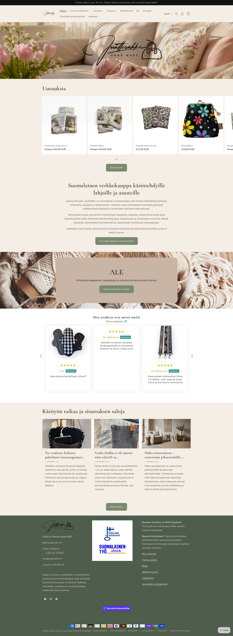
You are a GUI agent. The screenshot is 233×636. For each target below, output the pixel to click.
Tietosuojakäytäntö (118, 631)
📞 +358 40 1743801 (53, 552)
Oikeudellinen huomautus (180, 631)
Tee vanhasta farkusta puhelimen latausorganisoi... (65, 455)
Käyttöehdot (133, 631)
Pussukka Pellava (97, 146)
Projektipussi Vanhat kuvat (55, 146)
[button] (80, 11)
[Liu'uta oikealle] (122, 159)
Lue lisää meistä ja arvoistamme (116, 241)
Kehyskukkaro (187, 146)
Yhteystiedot (162, 631)
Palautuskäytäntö (100, 631)
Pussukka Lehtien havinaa (146, 146)
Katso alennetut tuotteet (116, 289)
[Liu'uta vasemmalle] (111, 159)
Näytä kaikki (116, 167)
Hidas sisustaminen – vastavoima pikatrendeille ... (164, 455)
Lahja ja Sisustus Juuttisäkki (61, 631)
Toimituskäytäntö (147, 631)
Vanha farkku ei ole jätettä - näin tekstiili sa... (114, 455)
